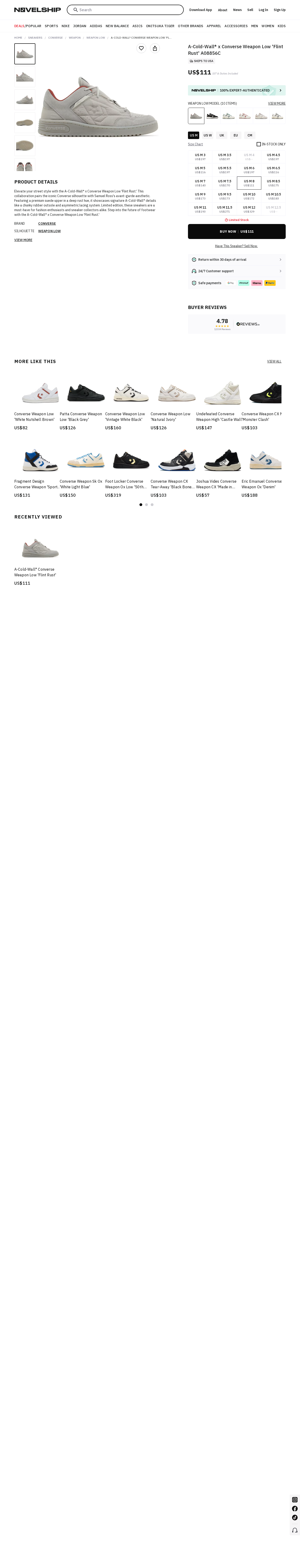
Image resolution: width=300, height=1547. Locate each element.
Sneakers (35, 37)
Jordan (79, 26)
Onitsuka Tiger (160, 26)
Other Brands (190, 26)
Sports (51, 26)
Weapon (75, 37)
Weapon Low (95, 37)
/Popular (27, 26)
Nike (66, 26)
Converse (55, 37)
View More (23, 240)
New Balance (117, 26)
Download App (200, 10)
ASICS (137, 26)
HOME (18, 37)
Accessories (236, 26)
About (222, 10)
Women (268, 26)
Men (254, 26)
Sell (250, 10)
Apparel (214, 26)
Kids (282, 26)
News (237, 10)
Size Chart (195, 144)
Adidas (96, 26)
